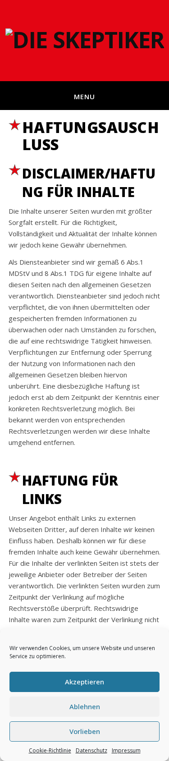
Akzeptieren (84, 681)
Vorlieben (84, 731)
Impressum (126, 750)
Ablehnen (84, 706)
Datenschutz (91, 750)
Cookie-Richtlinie (50, 750)
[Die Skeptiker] (84, 40)
